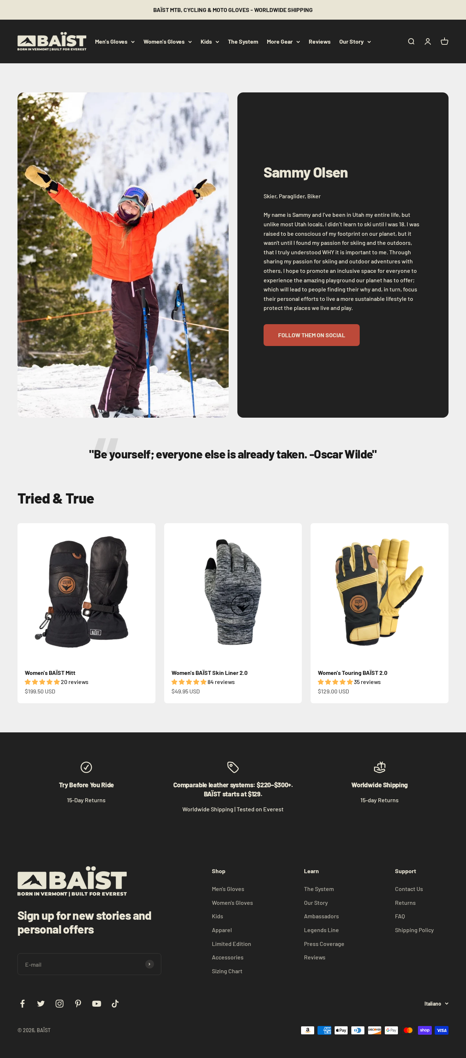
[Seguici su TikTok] (115, 1004)
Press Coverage (324, 943)
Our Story (351, 41)
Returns (405, 902)
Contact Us (409, 888)
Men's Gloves (111, 41)
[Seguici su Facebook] (22, 1004)
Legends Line (321, 929)
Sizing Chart (227, 970)
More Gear (280, 41)
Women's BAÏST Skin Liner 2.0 (209, 672)
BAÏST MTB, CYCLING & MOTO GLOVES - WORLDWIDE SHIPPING (233, 9)
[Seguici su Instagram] (59, 1004)
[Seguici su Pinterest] (78, 1004)
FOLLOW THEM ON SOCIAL (311, 334)
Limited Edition (231, 943)
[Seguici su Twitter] (41, 1004)
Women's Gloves (164, 41)
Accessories (228, 957)
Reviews (320, 41)
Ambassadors (321, 915)
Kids (206, 41)
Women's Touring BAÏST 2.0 (352, 672)
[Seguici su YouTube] (97, 1004)
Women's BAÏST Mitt (50, 672)
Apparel (222, 929)
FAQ (400, 915)
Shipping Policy (414, 929)
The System (243, 41)
